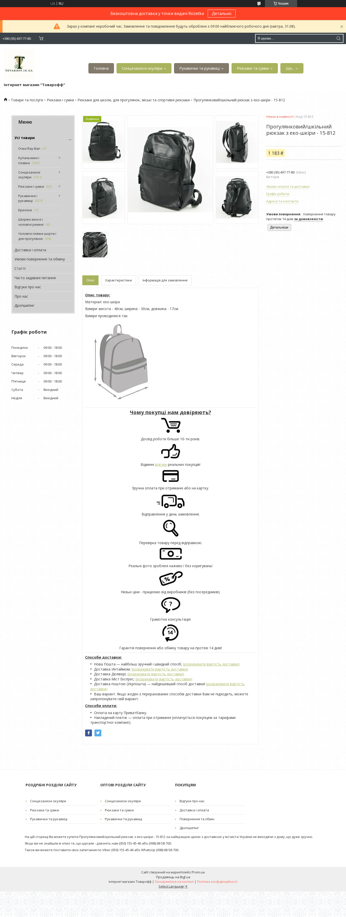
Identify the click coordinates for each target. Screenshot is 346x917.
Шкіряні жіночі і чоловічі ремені (31, 222)
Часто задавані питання (35, 277)
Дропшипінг (24, 305)
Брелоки (25, 210)
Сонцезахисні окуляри (142, 68)
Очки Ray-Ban (29, 148)
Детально (222, 13)
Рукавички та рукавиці (199, 68)
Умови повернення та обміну (39, 259)
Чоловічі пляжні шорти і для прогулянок (37, 236)
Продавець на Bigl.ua (173, 877)
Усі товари (24, 137)
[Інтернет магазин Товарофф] (19, 64)
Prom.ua (198, 872)
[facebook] (88, 733)
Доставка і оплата (30, 249)
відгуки (161, 464)
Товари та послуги (27, 100)
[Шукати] (338, 38)
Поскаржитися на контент (174, 882)
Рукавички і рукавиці (27, 198)
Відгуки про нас (27, 286)
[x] (97, 733)
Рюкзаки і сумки (60, 100)
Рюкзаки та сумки (253, 68)
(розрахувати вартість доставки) (211, 664)
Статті (20, 268)
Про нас (21, 296)
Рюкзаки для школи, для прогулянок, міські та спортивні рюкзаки (134, 100)
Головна (101, 68)
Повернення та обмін (197, 819)
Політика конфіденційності (217, 882)
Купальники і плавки (28, 160)
